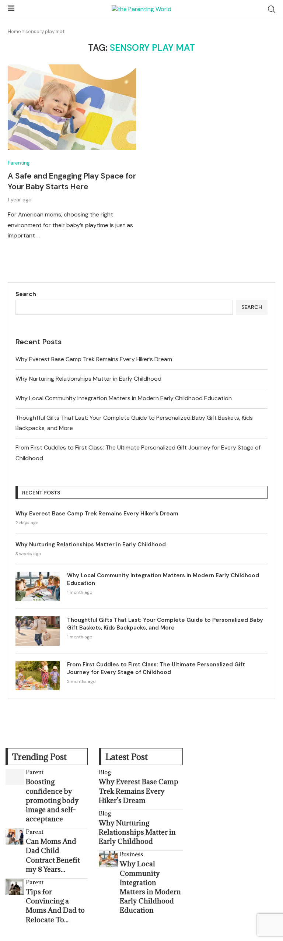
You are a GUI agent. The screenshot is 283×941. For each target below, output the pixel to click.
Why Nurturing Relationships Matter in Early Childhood (88, 379)
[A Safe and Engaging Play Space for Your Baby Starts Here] (72, 107)
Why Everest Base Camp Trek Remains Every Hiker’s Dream (93, 359)
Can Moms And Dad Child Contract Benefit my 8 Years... (53, 855)
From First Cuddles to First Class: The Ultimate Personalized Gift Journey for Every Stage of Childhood (156, 668)
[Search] (271, 9)
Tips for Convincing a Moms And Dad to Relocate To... (55, 905)
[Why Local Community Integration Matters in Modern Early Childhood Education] (37, 586)
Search (25, 294)
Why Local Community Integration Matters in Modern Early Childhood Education (123, 398)
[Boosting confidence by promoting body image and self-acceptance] (15, 777)
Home (14, 31)
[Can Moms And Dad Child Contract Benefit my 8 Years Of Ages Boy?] (15, 836)
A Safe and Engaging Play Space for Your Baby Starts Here (72, 181)
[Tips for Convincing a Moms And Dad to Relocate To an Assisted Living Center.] (15, 887)
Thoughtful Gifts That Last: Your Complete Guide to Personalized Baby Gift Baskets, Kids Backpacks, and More (165, 623)
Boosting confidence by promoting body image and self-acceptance (52, 800)
